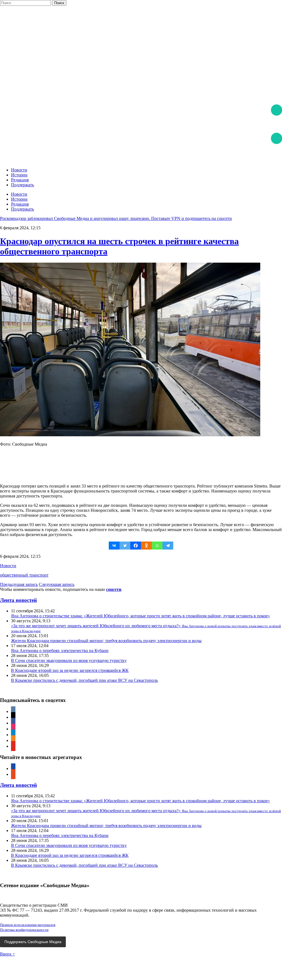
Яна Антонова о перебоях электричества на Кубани (60, 650)
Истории (19, 175)
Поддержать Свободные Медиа (32, 942)
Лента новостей (18, 600)
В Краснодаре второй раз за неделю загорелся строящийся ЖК (70, 670)
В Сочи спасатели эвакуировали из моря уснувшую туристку (69, 660)
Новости (19, 170)
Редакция (20, 179)
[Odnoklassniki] (146, 546)
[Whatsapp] (157, 546)
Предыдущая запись (19, 584)
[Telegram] (167, 546)
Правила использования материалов (27, 925)
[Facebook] (135, 546)
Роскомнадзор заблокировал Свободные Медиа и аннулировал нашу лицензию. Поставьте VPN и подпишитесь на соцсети (116, 218)
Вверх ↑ (7, 954)
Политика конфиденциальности (24, 930)
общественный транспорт (24, 575)
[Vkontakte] (114, 546)
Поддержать (22, 184)
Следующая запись (56, 584)
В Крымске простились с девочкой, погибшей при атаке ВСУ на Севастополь (84, 680)
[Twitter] (125, 546)
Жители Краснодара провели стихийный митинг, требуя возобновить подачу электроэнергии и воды (106, 640)
